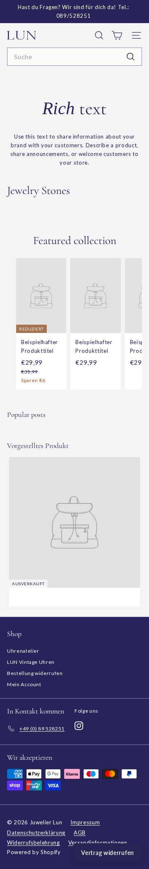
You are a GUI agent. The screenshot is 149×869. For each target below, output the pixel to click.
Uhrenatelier (23, 651)
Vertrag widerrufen (107, 852)
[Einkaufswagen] (117, 35)
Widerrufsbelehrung (33, 842)
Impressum (85, 822)
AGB (80, 832)
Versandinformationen (97, 842)
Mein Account (24, 684)
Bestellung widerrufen (35, 673)
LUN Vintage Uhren (31, 662)
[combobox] (74, 57)
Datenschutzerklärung (36, 832)
